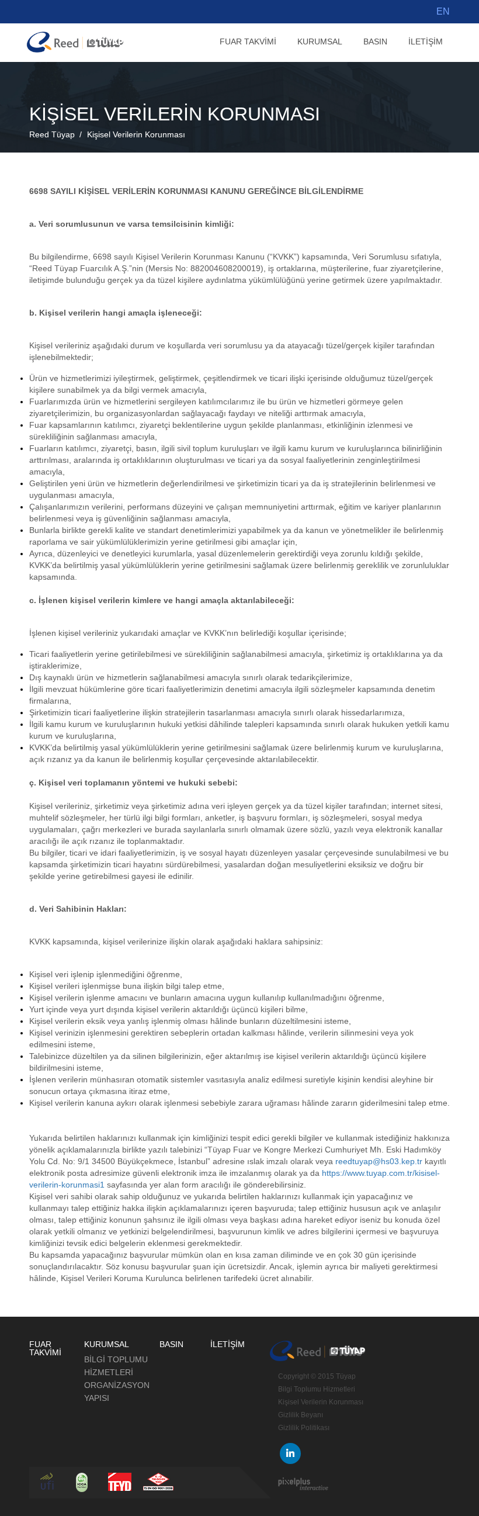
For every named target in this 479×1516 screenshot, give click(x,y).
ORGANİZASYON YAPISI (117, 1391)
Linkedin (290, 1453)
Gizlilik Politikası (303, 1428)
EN (443, 11)
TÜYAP (75, 42)
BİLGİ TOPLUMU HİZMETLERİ (116, 1366)
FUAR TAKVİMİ (248, 41)
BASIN (375, 41)
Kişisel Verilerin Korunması (136, 134)
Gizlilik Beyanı (300, 1415)
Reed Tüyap (52, 134)
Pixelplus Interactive (303, 1483)
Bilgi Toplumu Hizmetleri (316, 1389)
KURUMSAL (319, 41)
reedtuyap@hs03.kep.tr (378, 1161)
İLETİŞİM (425, 41)
